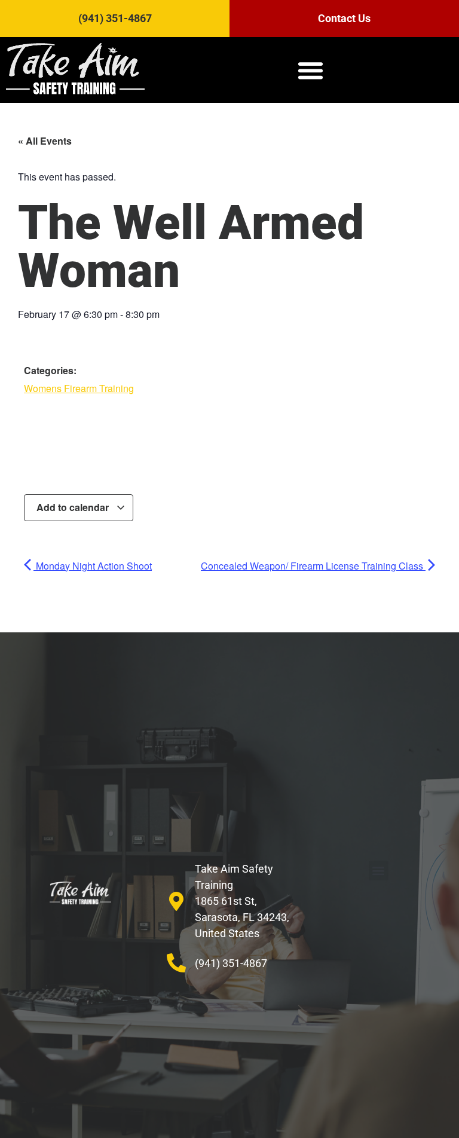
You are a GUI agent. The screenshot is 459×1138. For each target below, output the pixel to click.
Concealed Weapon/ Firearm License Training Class (313, 566)
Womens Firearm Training (79, 388)
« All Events (45, 141)
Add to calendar (73, 507)
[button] (310, 70)
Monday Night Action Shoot (92, 566)
